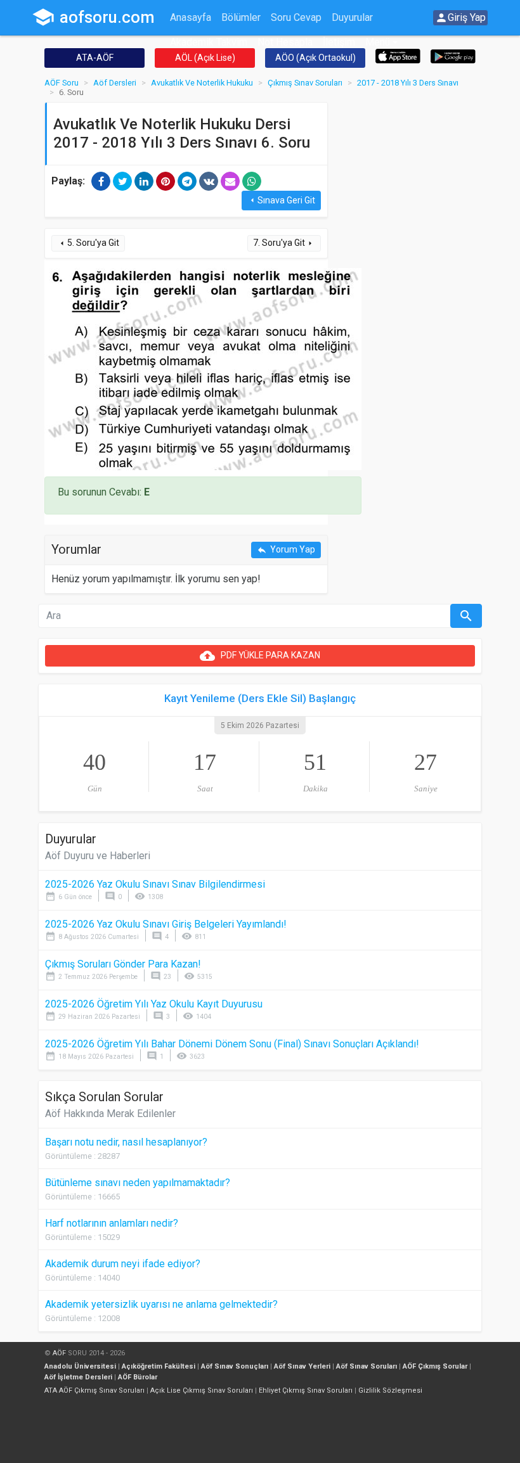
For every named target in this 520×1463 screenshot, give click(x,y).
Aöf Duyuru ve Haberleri (97, 856)
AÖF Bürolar (137, 1377)
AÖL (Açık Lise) (205, 58)
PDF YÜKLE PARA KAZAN (260, 655)
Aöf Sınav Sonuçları (234, 1366)
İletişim (339, 42)
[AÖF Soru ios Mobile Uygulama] (397, 55)
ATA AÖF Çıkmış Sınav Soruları (94, 1390)
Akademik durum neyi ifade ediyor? (122, 1264)
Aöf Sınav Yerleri (302, 1366)
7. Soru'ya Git (284, 243)
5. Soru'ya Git (88, 243)
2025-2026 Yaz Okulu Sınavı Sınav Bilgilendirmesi (155, 884)
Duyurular (352, 17)
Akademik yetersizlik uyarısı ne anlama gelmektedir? (161, 1304)
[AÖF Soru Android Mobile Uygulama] (453, 55)
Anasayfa (190, 17)
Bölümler (241, 17)
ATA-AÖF (95, 58)
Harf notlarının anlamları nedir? (111, 1223)
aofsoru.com (93, 17)
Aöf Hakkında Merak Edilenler (110, 1114)
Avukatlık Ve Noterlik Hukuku (202, 82)
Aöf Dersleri (114, 82)
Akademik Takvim (208, 42)
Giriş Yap (460, 17)
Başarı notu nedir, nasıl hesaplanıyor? (126, 1142)
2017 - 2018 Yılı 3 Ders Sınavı (407, 82)
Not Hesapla (285, 42)
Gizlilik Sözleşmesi (390, 1390)
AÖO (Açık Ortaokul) (315, 58)
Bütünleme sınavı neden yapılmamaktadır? (137, 1183)
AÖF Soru (61, 82)
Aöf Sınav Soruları (366, 1366)
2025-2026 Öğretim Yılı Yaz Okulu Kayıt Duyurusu (154, 1004)
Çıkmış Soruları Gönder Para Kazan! (123, 964)
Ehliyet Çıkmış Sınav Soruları (306, 1390)
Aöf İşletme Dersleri (78, 1377)
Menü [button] (377, 42)
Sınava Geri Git (281, 200)
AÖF (59, 1353)
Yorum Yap (286, 549)
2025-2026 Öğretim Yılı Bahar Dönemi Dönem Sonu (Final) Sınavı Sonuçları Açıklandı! (232, 1044)
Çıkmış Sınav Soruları (305, 82)
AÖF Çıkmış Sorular (435, 1366)
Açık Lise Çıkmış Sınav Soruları (201, 1390)
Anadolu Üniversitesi (80, 1366)
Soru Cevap (296, 17)
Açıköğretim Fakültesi (158, 1366)
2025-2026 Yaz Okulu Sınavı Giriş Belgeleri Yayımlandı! (166, 924)
